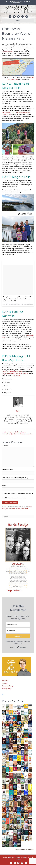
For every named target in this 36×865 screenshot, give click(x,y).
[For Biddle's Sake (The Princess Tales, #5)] (19, 821)
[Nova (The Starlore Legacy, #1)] (7, 741)
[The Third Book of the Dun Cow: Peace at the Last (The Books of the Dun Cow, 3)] (22, 769)
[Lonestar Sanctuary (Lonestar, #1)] (4, 815)
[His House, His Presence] (30, 729)
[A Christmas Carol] (22, 787)
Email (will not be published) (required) (15, 478)
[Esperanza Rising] (11, 798)
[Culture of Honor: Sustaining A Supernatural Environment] (15, 741)
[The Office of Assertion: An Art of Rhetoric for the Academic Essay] (19, 792)
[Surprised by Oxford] (4, 747)
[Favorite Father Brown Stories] (26, 764)
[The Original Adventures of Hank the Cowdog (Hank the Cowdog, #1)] (19, 730)
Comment (5, 445)
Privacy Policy (6, 689)
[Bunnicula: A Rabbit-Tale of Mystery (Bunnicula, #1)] (11, 747)
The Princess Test (8, 112)
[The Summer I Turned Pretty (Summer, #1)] (19, 735)
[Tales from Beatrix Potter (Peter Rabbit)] (26, 741)
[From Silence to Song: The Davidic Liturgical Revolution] (7, 718)
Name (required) (7, 470)
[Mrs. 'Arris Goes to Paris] (11, 758)
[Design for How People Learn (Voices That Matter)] (11, 712)
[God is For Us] (4, 707)
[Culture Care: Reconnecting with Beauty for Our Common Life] (26, 787)
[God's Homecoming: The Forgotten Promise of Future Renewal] (7, 707)
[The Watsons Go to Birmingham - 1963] (19, 798)
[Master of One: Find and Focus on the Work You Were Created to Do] (4, 758)
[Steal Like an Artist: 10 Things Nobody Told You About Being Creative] (19, 763)
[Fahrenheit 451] (30, 832)
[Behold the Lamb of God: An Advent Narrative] (15, 787)
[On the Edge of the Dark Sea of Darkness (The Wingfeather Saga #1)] (22, 827)
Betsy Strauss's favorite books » (24, 849)
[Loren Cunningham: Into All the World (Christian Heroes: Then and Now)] (30, 775)
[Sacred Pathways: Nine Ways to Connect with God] (4, 770)
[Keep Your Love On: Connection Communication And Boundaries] (4, 741)
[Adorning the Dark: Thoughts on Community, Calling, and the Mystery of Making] (22, 832)
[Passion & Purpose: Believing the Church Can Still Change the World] (15, 718)
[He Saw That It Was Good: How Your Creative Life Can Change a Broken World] (22, 764)
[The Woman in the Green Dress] (15, 821)
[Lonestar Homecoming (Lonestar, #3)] (26, 810)
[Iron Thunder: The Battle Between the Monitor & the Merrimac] (26, 752)
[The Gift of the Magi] (11, 787)
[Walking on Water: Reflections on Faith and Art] (15, 758)
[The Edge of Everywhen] (7, 815)
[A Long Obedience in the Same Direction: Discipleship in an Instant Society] (7, 781)
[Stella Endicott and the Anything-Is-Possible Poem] (19, 815)
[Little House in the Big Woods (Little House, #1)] (15, 815)
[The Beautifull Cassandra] (22, 746)
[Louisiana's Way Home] (7, 787)
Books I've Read (13, 701)
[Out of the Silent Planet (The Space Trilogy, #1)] (4, 844)
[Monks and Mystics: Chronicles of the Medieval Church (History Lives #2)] (4, 832)
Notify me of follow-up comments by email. (18, 494)
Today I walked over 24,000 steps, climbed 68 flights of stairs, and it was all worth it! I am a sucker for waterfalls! (17, 299)
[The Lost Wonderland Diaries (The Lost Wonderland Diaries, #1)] (19, 832)
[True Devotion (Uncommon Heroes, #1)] (4, 724)
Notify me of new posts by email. (15, 498)
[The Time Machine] (7, 752)
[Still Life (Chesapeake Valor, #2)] (15, 724)
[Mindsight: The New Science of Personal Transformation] (15, 707)
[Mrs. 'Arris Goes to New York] (7, 758)
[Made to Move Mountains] (7, 838)
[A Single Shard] (11, 735)
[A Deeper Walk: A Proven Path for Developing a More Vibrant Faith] (22, 724)
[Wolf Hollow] (7, 735)
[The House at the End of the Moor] (15, 832)
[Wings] (4, 752)
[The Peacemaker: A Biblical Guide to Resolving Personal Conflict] (4, 798)
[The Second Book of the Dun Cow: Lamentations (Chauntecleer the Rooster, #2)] (26, 769)
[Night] (30, 707)
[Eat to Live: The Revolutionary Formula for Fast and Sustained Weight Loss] (30, 758)
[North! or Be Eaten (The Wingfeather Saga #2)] (22, 815)
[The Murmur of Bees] (30, 792)
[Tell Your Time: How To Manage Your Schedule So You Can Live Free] (7, 769)
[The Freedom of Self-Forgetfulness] (11, 844)
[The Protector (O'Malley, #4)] (4, 810)
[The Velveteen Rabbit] (22, 741)
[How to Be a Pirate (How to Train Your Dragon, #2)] (7, 804)
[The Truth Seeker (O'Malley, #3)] (7, 810)
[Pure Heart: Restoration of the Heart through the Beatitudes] (30, 752)
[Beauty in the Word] (22, 792)
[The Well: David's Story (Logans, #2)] (26, 798)
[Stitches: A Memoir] (15, 752)
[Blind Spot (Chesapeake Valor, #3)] (11, 724)
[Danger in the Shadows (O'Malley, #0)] (19, 804)
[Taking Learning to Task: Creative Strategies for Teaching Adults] (15, 792)
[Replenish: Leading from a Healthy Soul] (26, 712)
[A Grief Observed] (7, 712)
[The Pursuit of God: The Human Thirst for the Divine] (15, 844)
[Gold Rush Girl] (19, 827)
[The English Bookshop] (4, 764)
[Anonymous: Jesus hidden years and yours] (26, 735)
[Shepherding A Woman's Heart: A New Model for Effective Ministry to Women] (11, 775)
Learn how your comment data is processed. (17, 508)
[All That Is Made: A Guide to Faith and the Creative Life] (11, 763)
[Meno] (22, 844)
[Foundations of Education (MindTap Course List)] (30, 712)
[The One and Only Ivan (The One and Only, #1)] (19, 838)
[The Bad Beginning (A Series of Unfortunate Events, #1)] (22, 838)
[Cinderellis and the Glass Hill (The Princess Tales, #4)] (22, 821)
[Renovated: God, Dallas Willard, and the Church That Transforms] (11, 729)
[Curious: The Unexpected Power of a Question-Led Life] (30, 787)
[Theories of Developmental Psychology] (19, 707)
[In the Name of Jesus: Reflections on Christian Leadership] (7, 792)
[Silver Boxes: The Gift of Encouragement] (22, 752)
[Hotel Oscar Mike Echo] (22, 735)
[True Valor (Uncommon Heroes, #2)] (30, 718)
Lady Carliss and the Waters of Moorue (15, 374)
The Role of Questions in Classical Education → (18, 434)
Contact (5, 683)
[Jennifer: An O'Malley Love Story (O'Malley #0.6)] (11, 804)
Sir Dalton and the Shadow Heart (16, 371)
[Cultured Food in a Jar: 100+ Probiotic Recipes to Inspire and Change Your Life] (22, 758)
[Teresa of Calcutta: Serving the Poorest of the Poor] (26, 821)
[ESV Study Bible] (19, 787)
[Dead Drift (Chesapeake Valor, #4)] (7, 724)
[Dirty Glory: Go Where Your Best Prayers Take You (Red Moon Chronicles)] (30, 735)
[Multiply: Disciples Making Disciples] (26, 775)
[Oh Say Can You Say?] (11, 769)
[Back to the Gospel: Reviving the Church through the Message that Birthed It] (26, 730)
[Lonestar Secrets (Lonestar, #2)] (30, 810)
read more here (7, 52)
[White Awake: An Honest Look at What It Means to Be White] (7, 798)
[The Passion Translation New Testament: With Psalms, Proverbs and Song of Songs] (19, 718)
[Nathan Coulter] (30, 769)
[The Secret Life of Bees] (19, 752)
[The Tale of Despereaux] (30, 838)
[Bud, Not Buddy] (26, 838)
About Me (5, 681)
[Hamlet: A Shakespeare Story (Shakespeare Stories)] (19, 781)
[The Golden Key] (4, 781)
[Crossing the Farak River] (11, 821)
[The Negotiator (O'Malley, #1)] (15, 810)
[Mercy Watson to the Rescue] (30, 815)
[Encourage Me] (7, 747)
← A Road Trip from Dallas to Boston (14, 432)
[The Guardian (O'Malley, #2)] (11, 810)
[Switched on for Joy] (11, 718)
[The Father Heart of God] (11, 741)
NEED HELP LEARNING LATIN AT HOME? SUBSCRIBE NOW (18, 2)
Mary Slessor (16, 376)
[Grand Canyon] (11, 752)
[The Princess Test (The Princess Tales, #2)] (30, 827)
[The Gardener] (30, 746)
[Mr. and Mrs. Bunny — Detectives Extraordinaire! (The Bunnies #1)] (19, 740)
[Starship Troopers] (30, 781)
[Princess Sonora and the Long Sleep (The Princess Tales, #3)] (4, 827)
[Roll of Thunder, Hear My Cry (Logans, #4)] (15, 798)
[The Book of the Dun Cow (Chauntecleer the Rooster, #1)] (22, 775)
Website (4, 486)
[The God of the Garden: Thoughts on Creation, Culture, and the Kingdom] (4, 775)
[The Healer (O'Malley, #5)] (30, 804)
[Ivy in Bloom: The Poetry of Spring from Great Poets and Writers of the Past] (4, 838)
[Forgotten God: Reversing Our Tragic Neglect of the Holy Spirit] (11, 781)
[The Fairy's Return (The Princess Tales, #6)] (26, 816)
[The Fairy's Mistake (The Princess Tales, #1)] (26, 827)
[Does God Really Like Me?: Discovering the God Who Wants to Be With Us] (30, 724)
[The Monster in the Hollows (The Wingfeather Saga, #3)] (7, 844)
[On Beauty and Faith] (30, 763)
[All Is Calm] (19, 810)
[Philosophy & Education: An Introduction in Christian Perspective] (22, 712)
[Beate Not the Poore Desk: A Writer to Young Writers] (7, 775)
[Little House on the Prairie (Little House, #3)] (11, 815)
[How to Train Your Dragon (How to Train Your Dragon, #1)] (15, 804)
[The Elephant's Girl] (15, 827)
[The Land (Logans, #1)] (30, 798)
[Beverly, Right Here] (4, 787)
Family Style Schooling (14, 857)
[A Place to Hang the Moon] (26, 718)
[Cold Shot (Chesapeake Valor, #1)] (19, 724)
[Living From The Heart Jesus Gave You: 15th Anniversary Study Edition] (4, 735)
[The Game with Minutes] (15, 735)
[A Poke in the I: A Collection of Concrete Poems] (15, 768)
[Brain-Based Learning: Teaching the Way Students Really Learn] (19, 712)
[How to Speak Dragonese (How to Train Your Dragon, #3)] (4, 804)
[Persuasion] (26, 747)
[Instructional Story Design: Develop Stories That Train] (15, 712)
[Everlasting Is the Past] (19, 775)
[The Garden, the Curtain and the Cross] (15, 729)
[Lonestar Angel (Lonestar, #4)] (22, 810)
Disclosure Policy (7, 686)
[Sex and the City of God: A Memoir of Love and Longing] (30, 741)
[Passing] (22, 804)
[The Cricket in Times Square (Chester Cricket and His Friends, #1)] (4, 713)
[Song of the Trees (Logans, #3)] (22, 798)
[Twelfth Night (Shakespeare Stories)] (22, 781)
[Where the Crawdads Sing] (15, 764)
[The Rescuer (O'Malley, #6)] (26, 804)
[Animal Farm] (11, 833)
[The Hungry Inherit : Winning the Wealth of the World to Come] (19, 747)
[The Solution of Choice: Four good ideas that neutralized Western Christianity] (7, 729)
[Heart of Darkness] (26, 832)
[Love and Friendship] (15, 747)
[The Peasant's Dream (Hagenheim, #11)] (11, 827)
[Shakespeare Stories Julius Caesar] (26, 781)
